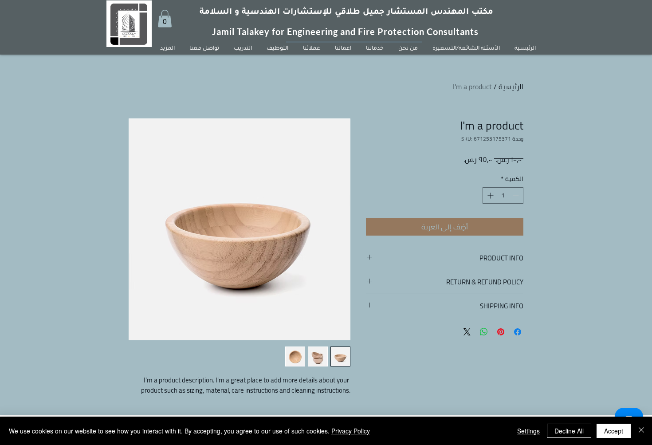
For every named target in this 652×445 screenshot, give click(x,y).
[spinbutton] (503, 195)
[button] (164, 18)
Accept (613, 430)
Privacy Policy (350, 430)
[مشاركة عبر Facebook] (517, 332)
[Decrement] (516, 195)
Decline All (569, 430)
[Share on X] (467, 332)
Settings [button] (528, 430)
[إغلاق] (641, 431)
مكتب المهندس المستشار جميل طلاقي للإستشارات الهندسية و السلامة (346, 12)
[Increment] (489, 195)
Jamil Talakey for (249, 31)
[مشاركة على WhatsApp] (484, 332)
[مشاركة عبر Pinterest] (500, 332)
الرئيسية (511, 86)
